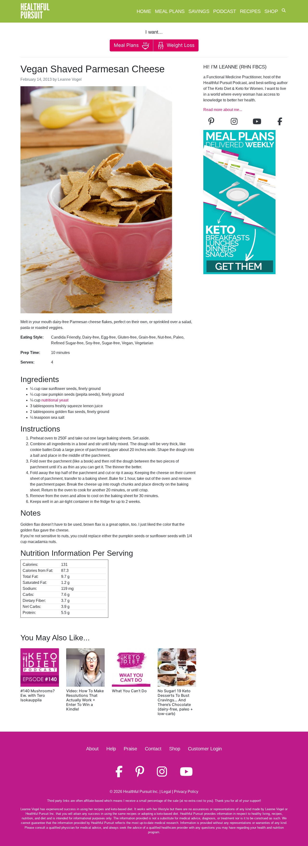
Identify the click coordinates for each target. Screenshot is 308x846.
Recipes (250, 11)
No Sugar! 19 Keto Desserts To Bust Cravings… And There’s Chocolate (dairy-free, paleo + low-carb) (175, 702)
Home (144, 11)
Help (111, 748)
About (92, 748)
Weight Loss (179, 45)
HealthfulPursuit (35, 11)
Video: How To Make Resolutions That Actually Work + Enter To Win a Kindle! (85, 700)
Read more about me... (222, 110)
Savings (198, 11)
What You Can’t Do (129, 690)
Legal (166, 792)
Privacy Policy (186, 792)
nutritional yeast (54, 400)
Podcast (224, 11)
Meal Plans (170, 11)
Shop (271, 11)
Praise (130, 748)
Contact (153, 748)
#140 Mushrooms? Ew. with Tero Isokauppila (37, 695)
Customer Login (205, 748)
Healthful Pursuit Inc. (141, 792)
